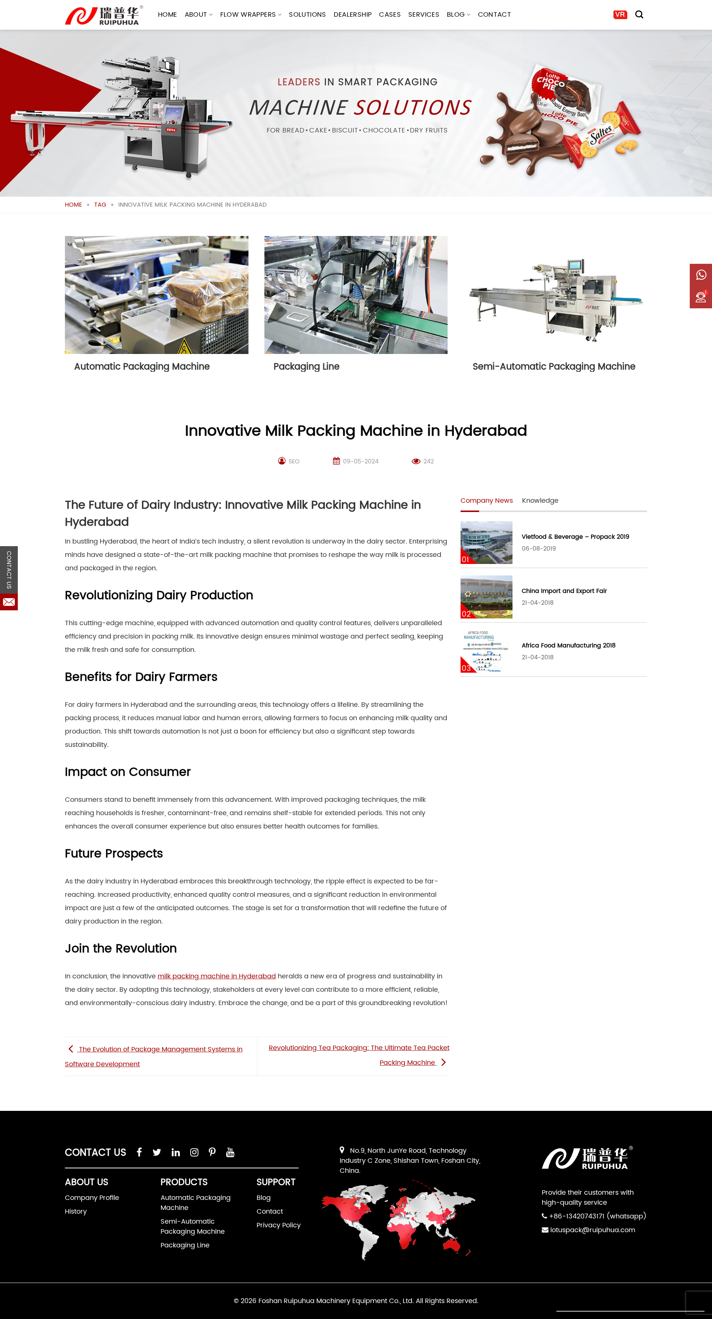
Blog (456, 14)
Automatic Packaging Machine (196, 1202)
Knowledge (540, 501)
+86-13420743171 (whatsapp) (598, 1216)
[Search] (639, 14)
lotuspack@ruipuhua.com (592, 1230)
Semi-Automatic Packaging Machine (193, 1226)
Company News (487, 501)
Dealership (353, 14)
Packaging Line (185, 1245)
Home (167, 14)
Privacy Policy (279, 1225)
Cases (390, 14)
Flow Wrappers (248, 14)
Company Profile (92, 1197)
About (196, 14)
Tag (100, 204)
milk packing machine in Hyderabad (217, 976)
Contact (494, 14)
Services (423, 14)
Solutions (307, 14)
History (76, 1211)
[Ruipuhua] (104, 15)
